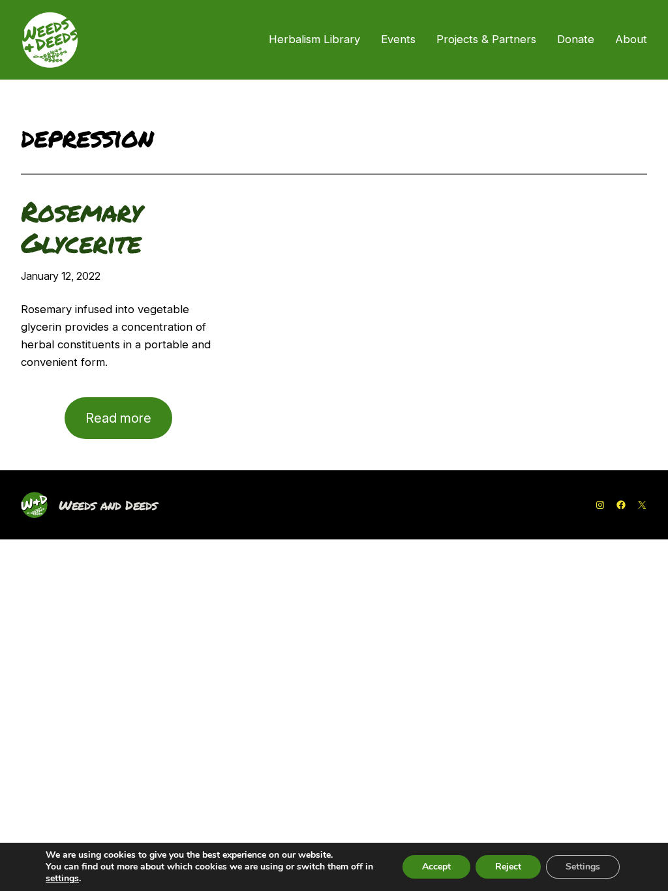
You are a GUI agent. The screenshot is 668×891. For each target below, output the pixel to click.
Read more (128, 424)
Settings (583, 866)
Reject (508, 866)
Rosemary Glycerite (81, 227)
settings (62, 878)
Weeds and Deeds (108, 505)
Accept (436, 866)
